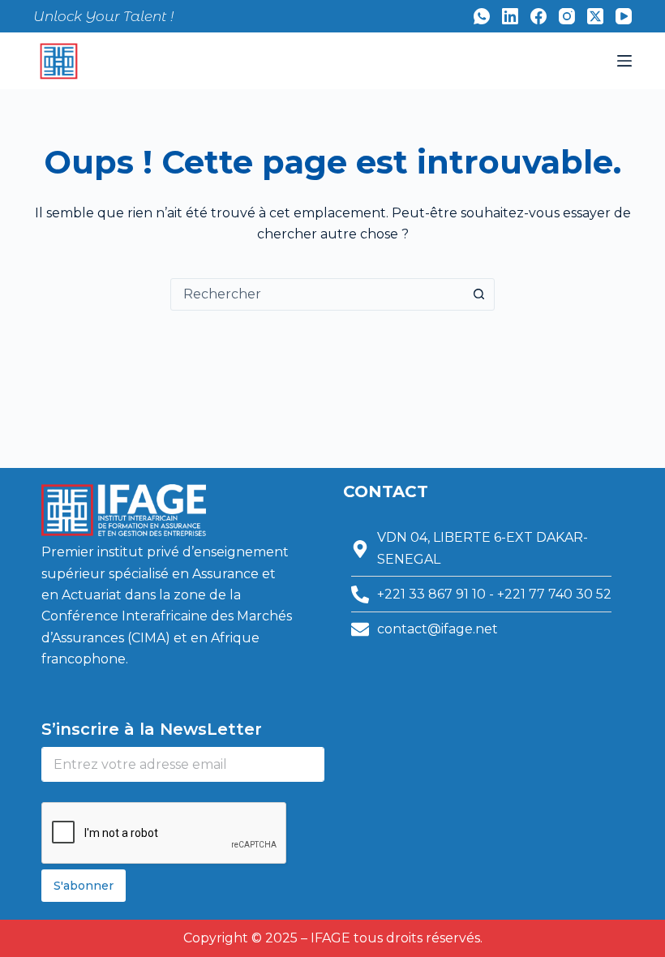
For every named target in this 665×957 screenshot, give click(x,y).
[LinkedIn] (510, 16)
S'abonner (84, 885)
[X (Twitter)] (595, 16)
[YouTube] (624, 16)
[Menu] (624, 61)
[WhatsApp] (482, 16)
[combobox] (317, 294)
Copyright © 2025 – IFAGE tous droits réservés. (333, 938)
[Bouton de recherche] (478, 294)
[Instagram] (567, 16)
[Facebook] (538, 16)
